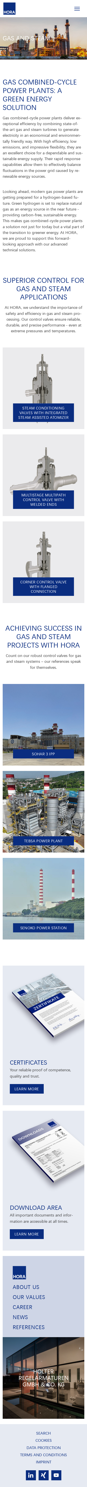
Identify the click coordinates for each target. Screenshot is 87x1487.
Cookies (43, 1440)
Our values (29, 1296)
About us (26, 1286)
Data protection (44, 1447)
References (29, 1327)
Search (43, 1433)
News (20, 1317)
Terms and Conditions (43, 1454)
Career (22, 1306)
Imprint (43, 1461)
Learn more (26, 1088)
